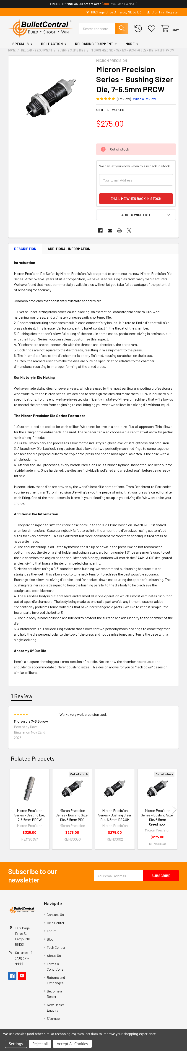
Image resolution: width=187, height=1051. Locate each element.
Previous (12, 810)
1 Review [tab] (21, 696)
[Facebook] (100, 230)
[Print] (119, 230)
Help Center (55, 923)
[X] (129, 230)
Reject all (40, 1043)
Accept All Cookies (72, 1043)
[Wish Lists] (152, 28)
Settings (16, 1043)
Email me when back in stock (136, 198)
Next (174, 810)
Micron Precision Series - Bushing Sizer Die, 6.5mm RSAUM (114, 815)
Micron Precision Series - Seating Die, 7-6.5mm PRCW (29, 815)
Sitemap (53, 1018)
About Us (54, 955)
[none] (51, 98)
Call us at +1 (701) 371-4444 (23, 958)
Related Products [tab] (33, 758)
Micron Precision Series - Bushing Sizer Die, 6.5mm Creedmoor (157, 817)
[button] (136, 215)
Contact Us (55, 914)
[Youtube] (22, 976)
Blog (50, 939)
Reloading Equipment (94, 44)
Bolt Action (52, 44)
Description (25, 249)
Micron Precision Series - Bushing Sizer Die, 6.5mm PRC (72, 815)
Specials (20, 44)
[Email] (110, 230)
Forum (52, 931)
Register (172, 12)
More (130, 44)
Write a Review (144, 99)
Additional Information (69, 249)
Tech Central (56, 947)
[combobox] (103, 28)
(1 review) (124, 99)
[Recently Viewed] (139, 28)
